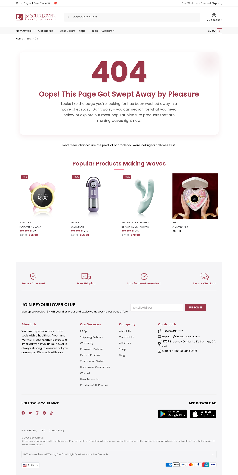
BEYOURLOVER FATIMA (135, 226)
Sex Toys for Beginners (135, 222)
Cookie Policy (56, 430)
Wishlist (85, 373)
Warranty (86, 343)
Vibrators (25, 222)
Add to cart (42, 242)
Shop (122, 349)
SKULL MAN (77, 226)
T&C (43, 430)
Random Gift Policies (94, 385)
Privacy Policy (29, 430)
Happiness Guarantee (95, 367)
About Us (125, 331)
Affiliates (125, 343)
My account (214, 20)
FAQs (83, 331)
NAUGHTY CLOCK (31, 226)
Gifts (175, 222)
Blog (122, 355)
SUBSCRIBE (196, 307)
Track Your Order (92, 361)
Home (19, 38)
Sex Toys (75, 222)
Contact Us (127, 337)
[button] (215, 30)
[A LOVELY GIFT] (195, 196)
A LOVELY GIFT (181, 226)
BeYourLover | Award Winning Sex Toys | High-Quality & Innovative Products (65, 454)
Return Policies (90, 355)
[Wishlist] (60, 178)
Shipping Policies (91, 337)
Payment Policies (92, 349)
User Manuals (89, 379)
